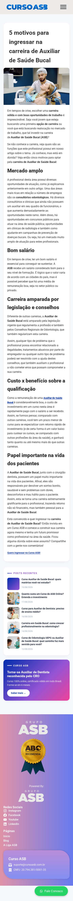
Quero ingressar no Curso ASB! (23, 552)
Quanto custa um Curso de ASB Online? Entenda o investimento (43, 596)
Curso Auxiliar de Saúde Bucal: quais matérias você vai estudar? (41, 581)
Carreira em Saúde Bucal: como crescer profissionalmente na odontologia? (43, 625)
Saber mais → (18, 693)
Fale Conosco (53, 891)
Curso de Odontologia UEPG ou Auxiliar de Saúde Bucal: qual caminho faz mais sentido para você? (43, 641)
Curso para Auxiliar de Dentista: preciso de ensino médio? (43, 610)
